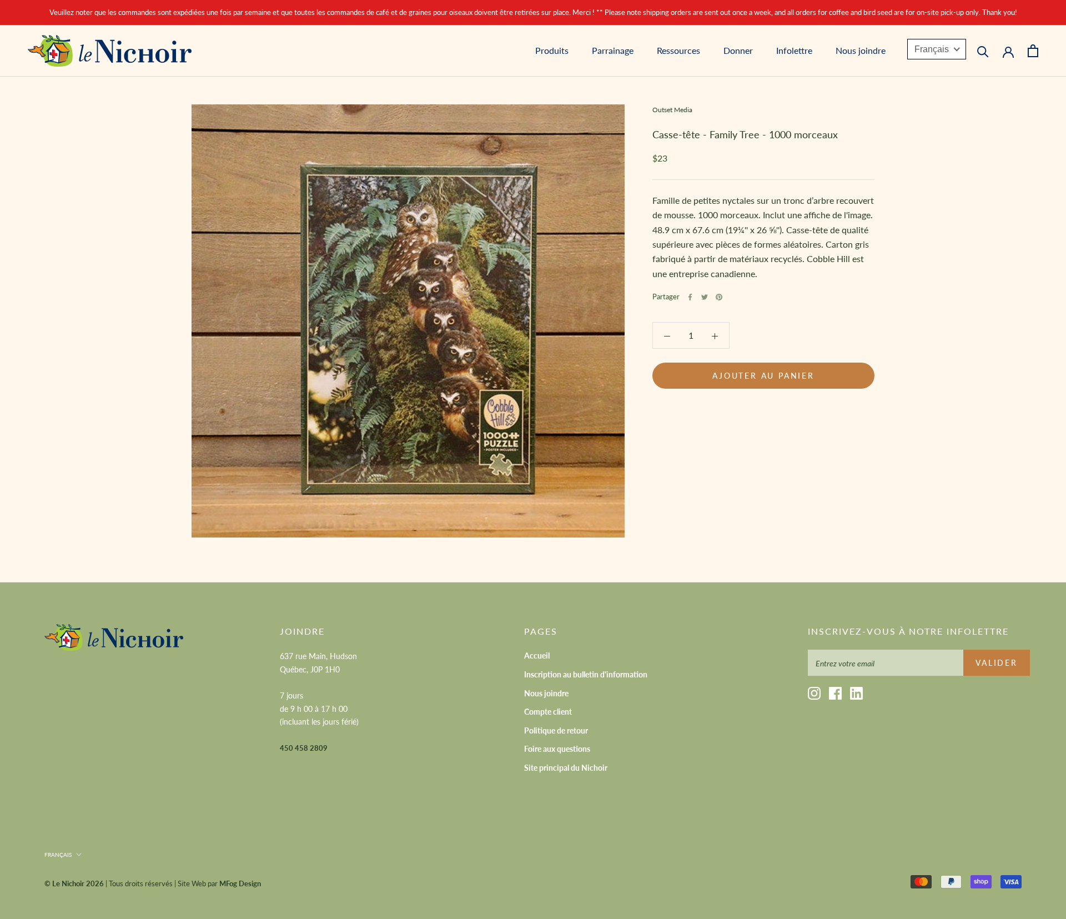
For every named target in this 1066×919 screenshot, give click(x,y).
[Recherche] (983, 51)
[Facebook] (690, 297)
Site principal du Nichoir (565, 767)
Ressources (678, 51)
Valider (997, 662)
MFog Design (240, 883)
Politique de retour (556, 730)
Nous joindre (861, 51)
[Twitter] (704, 297)
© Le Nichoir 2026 (74, 883)
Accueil (537, 655)
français (58, 854)
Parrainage (612, 51)
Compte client (548, 711)
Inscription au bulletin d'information (585, 674)
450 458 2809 (304, 748)
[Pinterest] (719, 297)
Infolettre (794, 51)
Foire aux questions (557, 749)
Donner (738, 51)
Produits (552, 51)
